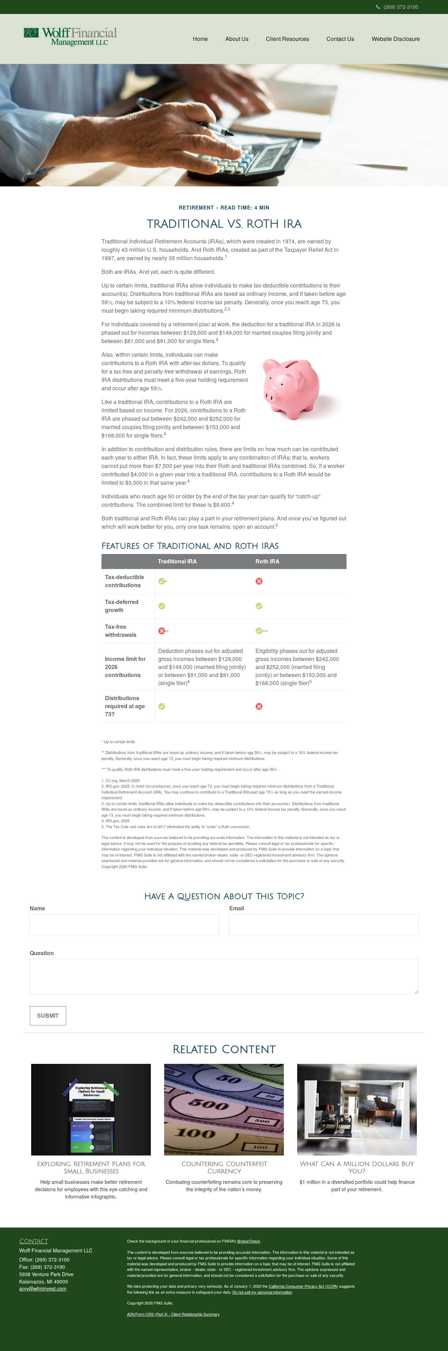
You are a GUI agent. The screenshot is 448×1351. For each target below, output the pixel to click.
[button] (237, 39)
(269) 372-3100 (401, 6)
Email (236, 908)
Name (37, 908)
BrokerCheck (248, 1241)
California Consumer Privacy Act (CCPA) (303, 1286)
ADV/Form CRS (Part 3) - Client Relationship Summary (173, 1314)
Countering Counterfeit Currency (224, 1167)
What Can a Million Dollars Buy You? (357, 1167)
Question (42, 953)
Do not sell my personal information (262, 1292)
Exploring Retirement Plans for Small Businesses (91, 1167)
